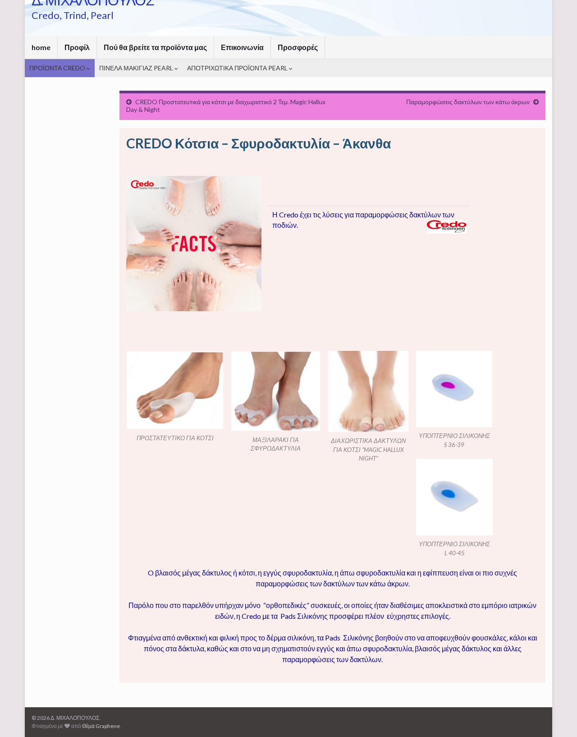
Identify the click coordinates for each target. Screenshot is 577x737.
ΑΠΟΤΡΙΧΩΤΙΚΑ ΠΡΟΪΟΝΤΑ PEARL (238, 68)
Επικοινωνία (242, 47)
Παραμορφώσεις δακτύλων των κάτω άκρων (468, 102)
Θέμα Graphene (101, 726)
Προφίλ (77, 47)
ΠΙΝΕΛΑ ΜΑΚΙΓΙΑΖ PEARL (136, 68)
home (41, 47)
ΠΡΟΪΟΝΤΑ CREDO (58, 68)
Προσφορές (298, 47)
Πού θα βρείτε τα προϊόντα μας (155, 47)
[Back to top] (556, 716)
